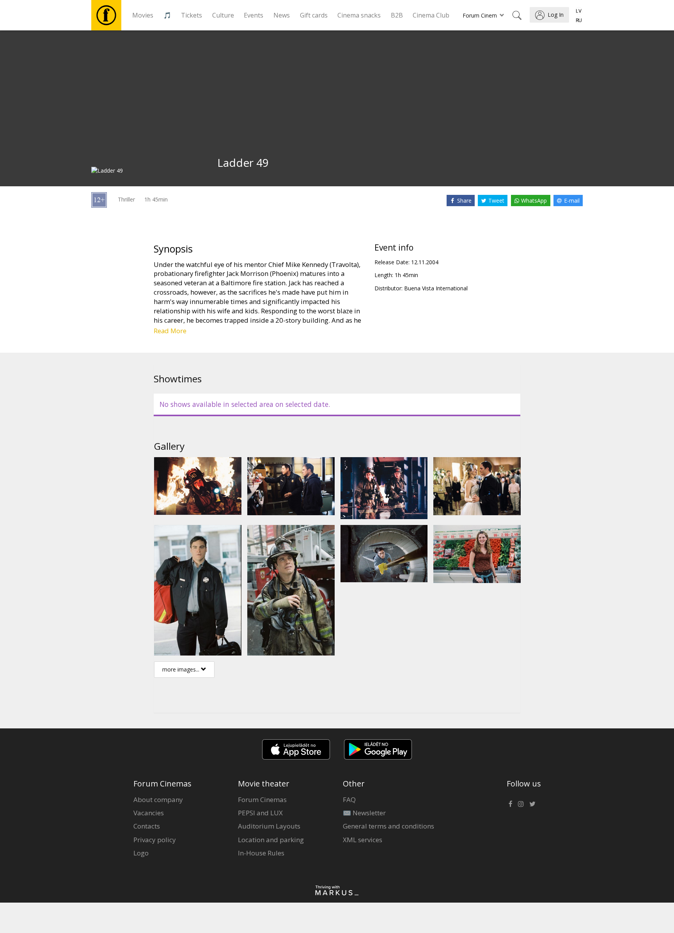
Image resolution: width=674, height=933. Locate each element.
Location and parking (271, 839)
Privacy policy (154, 839)
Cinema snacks (359, 15)
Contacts (146, 826)
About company (158, 799)
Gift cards (314, 15)
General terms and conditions (388, 826)
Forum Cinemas (262, 799)
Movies (142, 15)
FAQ (349, 799)
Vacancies (148, 812)
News (281, 15)
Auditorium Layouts (269, 826)
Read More (170, 330)
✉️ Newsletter (364, 812)
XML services (362, 839)
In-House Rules (261, 852)
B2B (397, 15)
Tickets (191, 15)
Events (253, 15)
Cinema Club (431, 15)
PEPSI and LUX (260, 812)
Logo (141, 852)
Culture (223, 15)
